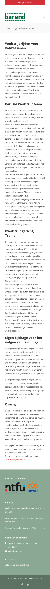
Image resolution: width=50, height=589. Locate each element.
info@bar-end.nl (25, 2)
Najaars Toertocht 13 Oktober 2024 (20, 528)
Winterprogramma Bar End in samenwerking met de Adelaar (24, 520)
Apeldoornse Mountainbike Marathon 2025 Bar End (23, 510)
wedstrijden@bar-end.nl (15, 459)
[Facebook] (22, 8)
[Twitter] (28, 8)
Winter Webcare (35, 578)
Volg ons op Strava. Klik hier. (17, 565)
